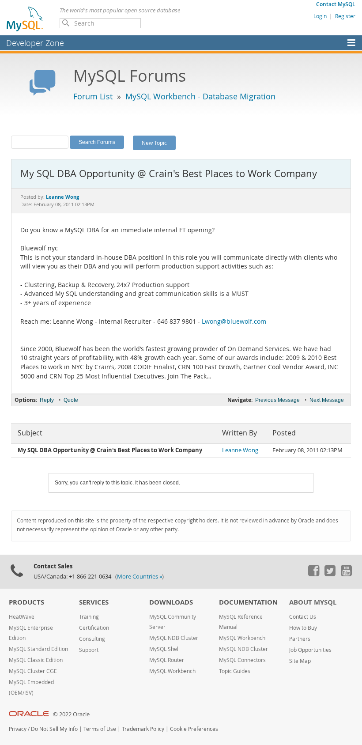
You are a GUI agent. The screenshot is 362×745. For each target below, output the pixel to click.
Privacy (17, 729)
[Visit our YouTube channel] (346, 574)
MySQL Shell (164, 649)
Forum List (93, 96)
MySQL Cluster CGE (33, 671)
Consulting (92, 638)
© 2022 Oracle (71, 714)
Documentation (248, 602)
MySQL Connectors (242, 660)
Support (88, 650)
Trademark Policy (143, 729)
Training (89, 616)
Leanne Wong (240, 450)
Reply (47, 400)
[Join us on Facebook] (313, 574)
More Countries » (139, 576)
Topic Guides (234, 671)
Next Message (326, 400)
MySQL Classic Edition (36, 660)
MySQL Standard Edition (38, 649)
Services (94, 602)
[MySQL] (25, 18)
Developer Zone (35, 43)
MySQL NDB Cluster (173, 638)
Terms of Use (99, 729)
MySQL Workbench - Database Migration (200, 96)
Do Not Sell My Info (54, 729)
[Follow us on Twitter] (330, 574)
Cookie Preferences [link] (194, 729)
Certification (94, 627)
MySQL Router (166, 660)
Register (345, 15)
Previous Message (277, 400)
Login (320, 15)
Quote (71, 400)
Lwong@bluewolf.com (234, 321)
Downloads (171, 602)
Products (26, 602)
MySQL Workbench (172, 671)
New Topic (154, 142)
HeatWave (21, 616)
